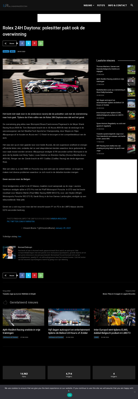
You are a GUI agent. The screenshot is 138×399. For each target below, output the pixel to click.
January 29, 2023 (62, 228)
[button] (132, 5)
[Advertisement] (69, 18)
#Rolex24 (61, 218)
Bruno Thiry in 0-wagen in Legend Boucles (119, 294)
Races (6, 51)
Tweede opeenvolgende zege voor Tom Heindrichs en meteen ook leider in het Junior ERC (110, 136)
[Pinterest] (34, 43)
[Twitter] (28, 43)
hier (19, 236)
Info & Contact (117, 5)
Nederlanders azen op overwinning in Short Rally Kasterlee (110, 91)
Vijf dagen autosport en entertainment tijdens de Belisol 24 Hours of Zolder (110, 102)
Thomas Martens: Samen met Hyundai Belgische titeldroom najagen (108, 69)
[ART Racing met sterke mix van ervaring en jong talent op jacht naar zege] (131, 149)
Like (24, 367)
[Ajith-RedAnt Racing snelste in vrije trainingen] (131, 81)
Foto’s (101, 5)
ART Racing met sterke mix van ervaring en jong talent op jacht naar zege (110, 148)
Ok (69, 395)
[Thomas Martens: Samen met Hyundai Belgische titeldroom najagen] (131, 69)
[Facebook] (22, 43)
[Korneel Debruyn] (9, 253)
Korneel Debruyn (25, 247)
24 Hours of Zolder (10, 337)
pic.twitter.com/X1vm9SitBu (21, 221)
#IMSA (54, 218)
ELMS (96, 337)
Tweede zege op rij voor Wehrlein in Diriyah (19, 294)
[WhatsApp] (40, 43)
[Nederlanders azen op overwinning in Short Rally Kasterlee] (131, 92)
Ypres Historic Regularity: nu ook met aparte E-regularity (110, 124)
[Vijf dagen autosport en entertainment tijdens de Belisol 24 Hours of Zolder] (131, 103)
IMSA (13, 51)
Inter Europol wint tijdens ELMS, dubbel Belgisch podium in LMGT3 (109, 113)
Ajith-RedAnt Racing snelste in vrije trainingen (110, 80)
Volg (69, 367)
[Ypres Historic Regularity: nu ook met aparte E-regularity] (131, 125)
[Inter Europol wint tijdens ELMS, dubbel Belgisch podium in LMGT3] (131, 115)
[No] (134, 392)
